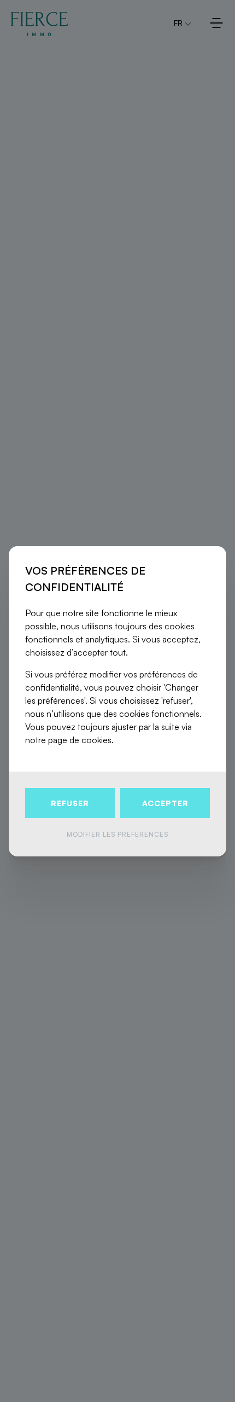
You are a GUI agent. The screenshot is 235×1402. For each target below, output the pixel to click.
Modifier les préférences (117, 834)
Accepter (165, 803)
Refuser (70, 803)
